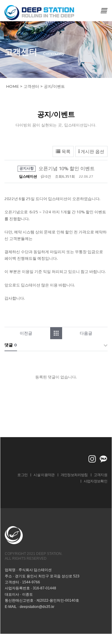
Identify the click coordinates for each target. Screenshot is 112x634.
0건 (48, 176)
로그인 (22, 475)
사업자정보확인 (95, 481)
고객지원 (100, 475)
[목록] (59, 333)
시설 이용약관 (43, 475)
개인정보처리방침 (74, 475)
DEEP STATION (39, 12)
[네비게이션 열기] (104, 10)
